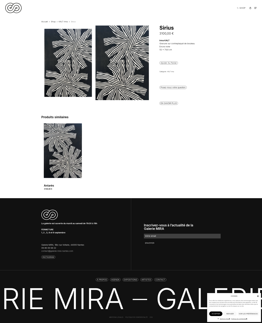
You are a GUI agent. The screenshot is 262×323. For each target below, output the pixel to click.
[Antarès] (62, 150)
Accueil (44, 21)
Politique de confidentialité (239, 319)
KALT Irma (63, 21)
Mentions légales (225, 319)
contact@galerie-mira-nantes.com (57, 251)
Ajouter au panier (169, 63)
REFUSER (230, 314)
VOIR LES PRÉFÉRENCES (248, 314)
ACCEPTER (216, 314)
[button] (258, 296)
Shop (53, 21)
